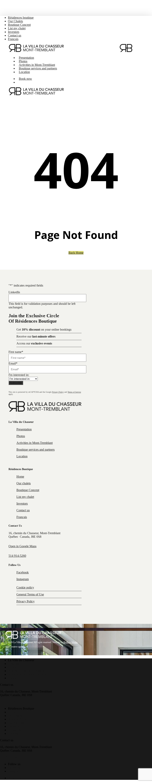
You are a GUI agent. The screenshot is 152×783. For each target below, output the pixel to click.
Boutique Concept (27, 490)
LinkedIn (14, 292)
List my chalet (25, 496)
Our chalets (23, 483)
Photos (20, 436)
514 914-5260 (17, 555)
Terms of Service (74, 392)
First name (16, 352)
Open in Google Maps (22, 546)
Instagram (22, 579)
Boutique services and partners (35, 449)
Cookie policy (25, 587)
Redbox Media (70, 642)
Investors (22, 503)
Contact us (23, 510)
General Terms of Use (30, 594)
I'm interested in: (19, 375)
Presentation (24, 429)
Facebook (22, 572)
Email (13, 363)
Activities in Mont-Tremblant (34, 442)
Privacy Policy (58, 392)
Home (20, 476)
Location (22, 456)
